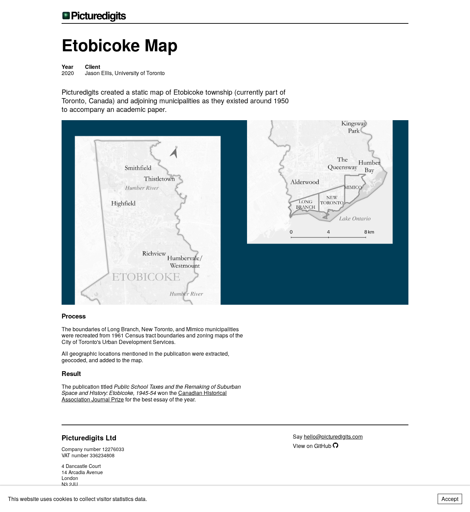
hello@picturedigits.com (333, 436)
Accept (449, 499)
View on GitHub (313, 446)
